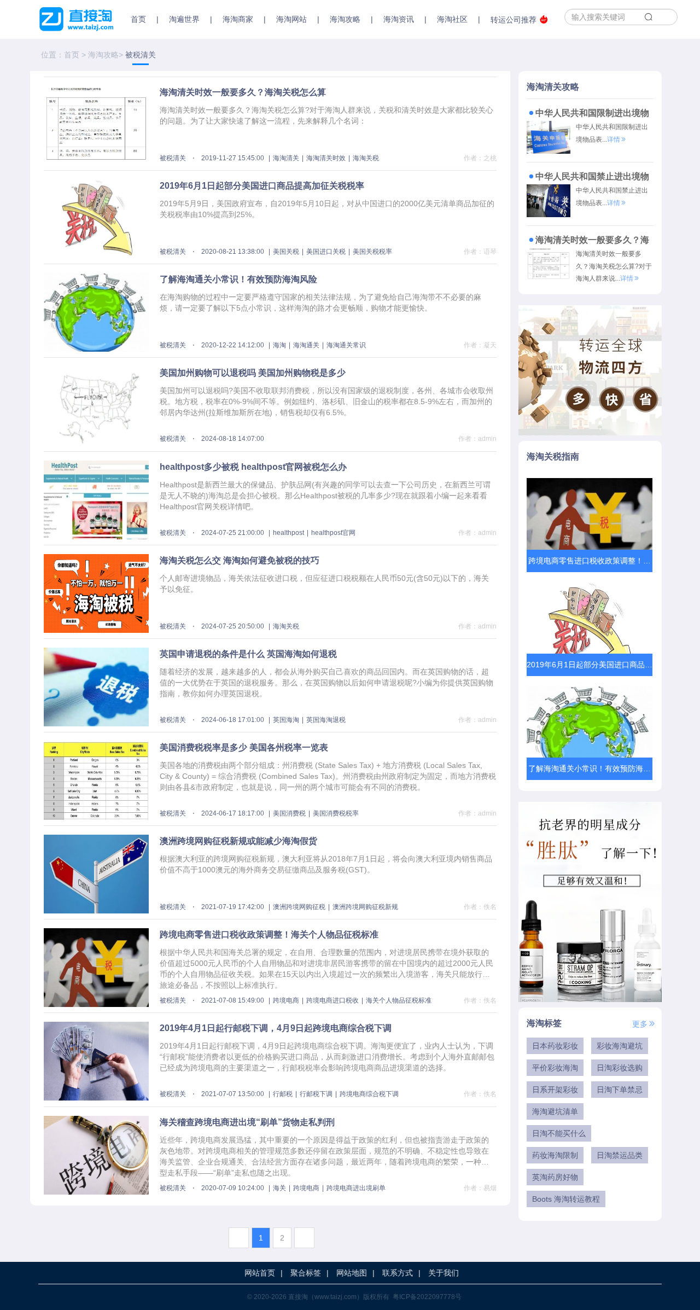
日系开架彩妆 (555, 1089)
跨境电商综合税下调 (369, 1094)
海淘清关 (286, 158)
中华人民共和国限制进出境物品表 (588, 114)
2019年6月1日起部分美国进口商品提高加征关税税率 (262, 185)
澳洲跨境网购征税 (299, 907)
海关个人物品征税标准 (398, 1000)
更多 (640, 1024)
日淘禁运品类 (620, 1155)
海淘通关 (306, 345)
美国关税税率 (372, 251)
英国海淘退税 (326, 720)
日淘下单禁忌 (620, 1089)
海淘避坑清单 (555, 1111)
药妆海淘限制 (555, 1155)
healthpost (288, 533)
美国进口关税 (326, 251)
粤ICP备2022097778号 (427, 1297)
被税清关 (173, 158)
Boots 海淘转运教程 (566, 1199)
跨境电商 (286, 1000)
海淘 (279, 345)
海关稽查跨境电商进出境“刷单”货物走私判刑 (247, 1122)
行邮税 (283, 1094)
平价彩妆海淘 (555, 1067)
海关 (279, 1188)
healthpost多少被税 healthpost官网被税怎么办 (253, 466)
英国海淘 (286, 720)
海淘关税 (366, 158)
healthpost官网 (333, 533)
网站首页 (259, 1272)
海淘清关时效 (326, 158)
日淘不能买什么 (559, 1133)
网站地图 (351, 1272)
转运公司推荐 (513, 19)
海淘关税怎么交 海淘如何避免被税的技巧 (239, 560)
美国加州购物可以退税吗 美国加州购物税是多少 (253, 372)
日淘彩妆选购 (620, 1067)
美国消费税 (289, 813)
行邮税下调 (316, 1094)
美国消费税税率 (336, 813)
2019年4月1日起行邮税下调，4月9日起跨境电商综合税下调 (276, 1028)
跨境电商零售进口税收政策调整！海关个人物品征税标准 (269, 934)
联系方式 (397, 1272)
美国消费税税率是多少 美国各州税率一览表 (244, 747)
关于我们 (443, 1272)
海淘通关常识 (346, 345)
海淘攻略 (103, 54)
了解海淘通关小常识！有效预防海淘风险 (238, 279)
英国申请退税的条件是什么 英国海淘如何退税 (248, 654)
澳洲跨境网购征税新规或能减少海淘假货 (238, 841)
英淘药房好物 (555, 1177)
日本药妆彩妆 (555, 1045)
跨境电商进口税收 (332, 1000)
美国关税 (286, 251)
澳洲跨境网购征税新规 (365, 907)
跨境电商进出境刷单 (356, 1188)
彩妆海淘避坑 (620, 1045)
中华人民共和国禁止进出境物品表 (588, 178)
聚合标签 (305, 1272)
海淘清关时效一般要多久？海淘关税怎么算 (243, 92)
